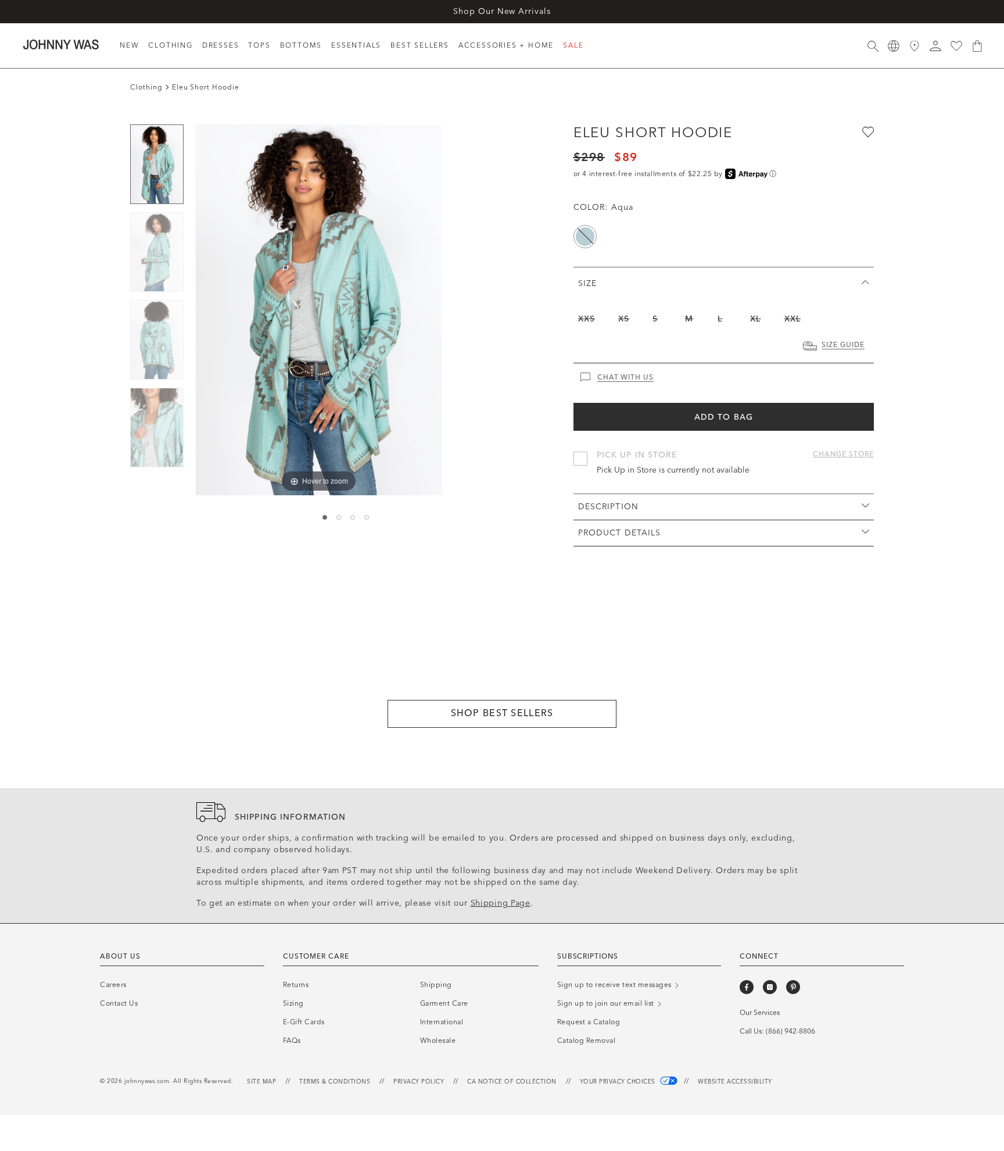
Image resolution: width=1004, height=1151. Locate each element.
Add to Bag (723, 417)
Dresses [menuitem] (220, 45)
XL (755, 319)
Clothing (146, 87)
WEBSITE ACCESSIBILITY (735, 1081)
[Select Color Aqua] (585, 236)
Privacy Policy (418, 1081)
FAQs (292, 1040)
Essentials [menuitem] (356, 45)
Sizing (293, 1003)
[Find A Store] (914, 46)
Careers (113, 985)
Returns (296, 985)
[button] (935, 46)
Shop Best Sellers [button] (502, 713)
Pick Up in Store (637, 455)
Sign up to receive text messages (615, 985)
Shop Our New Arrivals (502, 11)
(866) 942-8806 (790, 1031)
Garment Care (444, 1003)
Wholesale (438, 1040)
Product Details (619, 533)
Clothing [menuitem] (170, 45)
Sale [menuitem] (573, 45)
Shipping (436, 985)
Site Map (261, 1081)
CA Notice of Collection (512, 1081)
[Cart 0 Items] (977, 46)
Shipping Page (500, 903)
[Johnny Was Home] (61, 44)
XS (623, 319)
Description (608, 507)
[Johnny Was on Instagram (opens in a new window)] (770, 987)
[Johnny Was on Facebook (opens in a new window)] (747, 987)
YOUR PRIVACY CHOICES (619, 1081)
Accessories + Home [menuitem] (506, 45)
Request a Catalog (589, 1022)
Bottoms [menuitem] (301, 45)
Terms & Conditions (334, 1081)
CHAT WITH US (625, 377)
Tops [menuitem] (259, 45)
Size (587, 283)
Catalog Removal (586, 1040)
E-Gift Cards (304, 1022)
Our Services (760, 1013)
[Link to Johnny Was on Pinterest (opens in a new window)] (793, 987)
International (442, 1022)
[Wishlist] (956, 46)
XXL (792, 319)
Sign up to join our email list (607, 1003)
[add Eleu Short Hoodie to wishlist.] (867, 131)
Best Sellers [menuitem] (419, 45)
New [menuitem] (129, 45)
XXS (586, 319)
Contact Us (119, 1003)
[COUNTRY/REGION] (893, 46)
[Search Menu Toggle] (872, 46)
